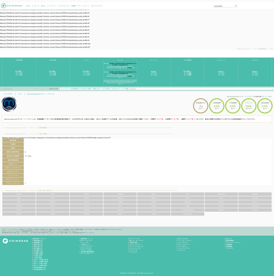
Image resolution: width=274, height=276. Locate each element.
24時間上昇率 (38, 252)
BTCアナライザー (135, 238)
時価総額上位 (38, 240)
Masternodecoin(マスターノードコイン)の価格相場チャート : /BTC (249, 96)
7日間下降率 (38, 258)
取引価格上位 (38, 248)
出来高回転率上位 (40, 267)
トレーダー (85, 242)
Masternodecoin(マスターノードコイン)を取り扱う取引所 (29, 190)
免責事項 (229, 246)
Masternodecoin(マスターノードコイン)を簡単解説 (26, 128)
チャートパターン (87, 253)
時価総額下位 (38, 242)
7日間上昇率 (38, 256)
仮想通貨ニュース (87, 238)
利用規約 (229, 244)
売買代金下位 (38, 246)
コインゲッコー (183, 242)
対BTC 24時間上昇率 (41, 260)
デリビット (133, 252)
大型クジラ (85, 244)
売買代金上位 (38, 244)
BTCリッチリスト (87, 240)
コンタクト (230, 248)
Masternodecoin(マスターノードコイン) (40, 94)
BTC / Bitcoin (86, 248)
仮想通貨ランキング (39, 238)
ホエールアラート (184, 244)
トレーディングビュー (185, 240)
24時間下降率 (38, 254)
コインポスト (182, 246)
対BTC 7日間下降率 (40, 265)
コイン (20, 94)
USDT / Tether (87, 250)
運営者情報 (230, 240)
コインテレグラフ (184, 248)
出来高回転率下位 (40, 269)
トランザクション (87, 246)
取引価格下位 (38, 250)
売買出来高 (133, 242)
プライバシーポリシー (233, 242)
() (25, 183)
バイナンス (133, 250)
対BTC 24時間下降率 (41, 262)
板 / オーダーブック (136, 240)
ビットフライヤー (136, 244)
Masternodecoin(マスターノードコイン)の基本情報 (26, 134)
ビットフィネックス (136, 246)
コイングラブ (8, 94)
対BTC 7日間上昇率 (40, 263)
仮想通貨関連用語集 (87, 252)
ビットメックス (135, 248)
